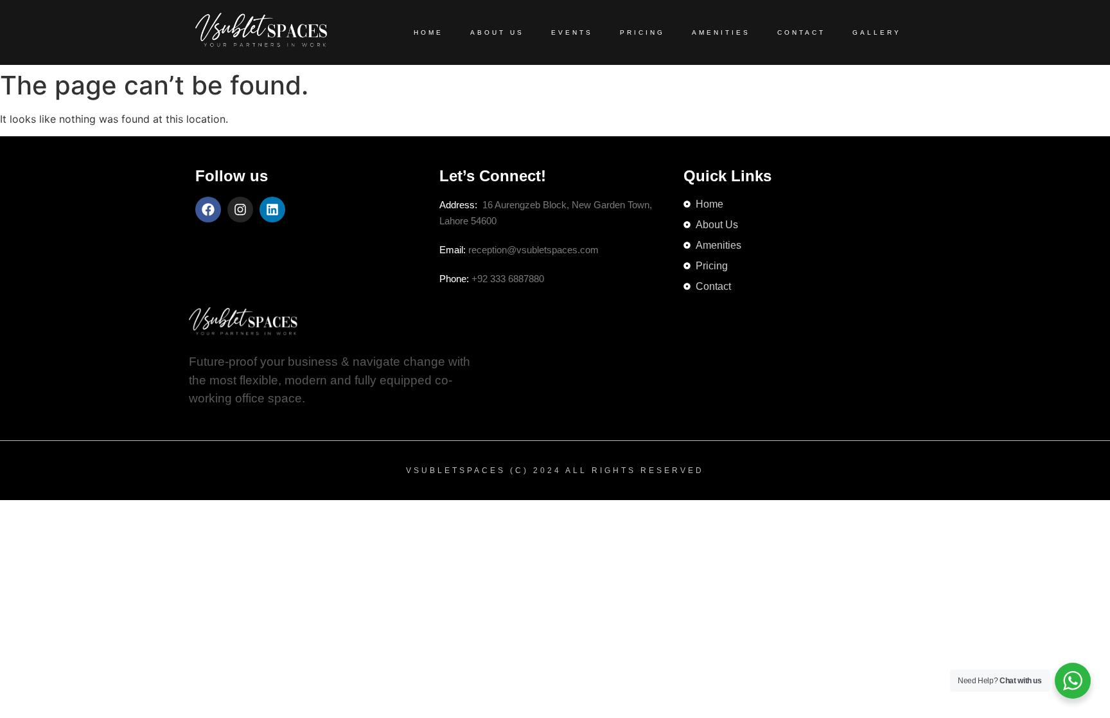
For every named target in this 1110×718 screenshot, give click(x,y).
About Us (497, 32)
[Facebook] (208, 209)
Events (572, 32)
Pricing (642, 32)
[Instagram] (240, 209)
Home (428, 32)
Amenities (721, 32)
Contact (801, 32)
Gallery (876, 32)
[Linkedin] (272, 209)
